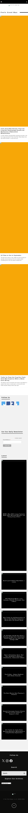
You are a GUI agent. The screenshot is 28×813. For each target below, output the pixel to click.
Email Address (7, 439)
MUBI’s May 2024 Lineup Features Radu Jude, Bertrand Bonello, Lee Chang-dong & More (14, 515)
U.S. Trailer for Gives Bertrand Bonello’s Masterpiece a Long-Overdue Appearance (14, 731)
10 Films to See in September (11, 255)
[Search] (26, 2)
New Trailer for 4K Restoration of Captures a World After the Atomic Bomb (14, 619)
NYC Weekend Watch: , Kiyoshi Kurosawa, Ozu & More (14, 600)
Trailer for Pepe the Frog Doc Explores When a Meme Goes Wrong (13, 379)
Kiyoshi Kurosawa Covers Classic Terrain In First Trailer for (14, 712)
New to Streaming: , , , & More (14, 656)
